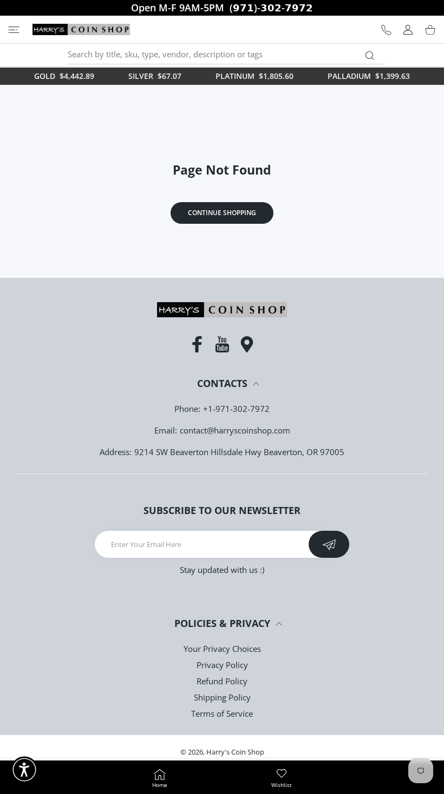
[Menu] (14, 29)
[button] (24, 769)
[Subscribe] (329, 544)
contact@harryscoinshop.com (235, 430)
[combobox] (226, 54)
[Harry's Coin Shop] (81, 29)
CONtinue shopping (222, 212)
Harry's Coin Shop (235, 752)
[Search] (369, 55)
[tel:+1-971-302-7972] (386, 29)
